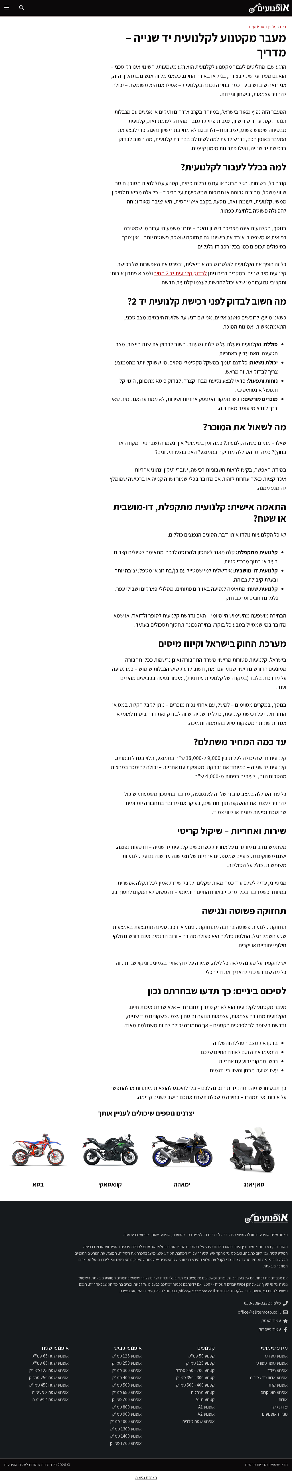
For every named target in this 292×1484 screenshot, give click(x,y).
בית (283, 26)
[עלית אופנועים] (269, 8)
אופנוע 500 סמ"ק (127, 1385)
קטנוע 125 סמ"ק (200, 1363)
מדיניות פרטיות (256, 1464)
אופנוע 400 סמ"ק (127, 1378)
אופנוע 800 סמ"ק (127, 1407)
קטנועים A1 (205, 1400)
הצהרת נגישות (146, 1477)
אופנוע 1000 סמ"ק (126, 1421)
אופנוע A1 (206, 1407)
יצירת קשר (279, 1407)
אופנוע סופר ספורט (272, 1363)
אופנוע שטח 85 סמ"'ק (50, 1363)
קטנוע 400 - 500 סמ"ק (195, 1385)
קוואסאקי (110, 1184)
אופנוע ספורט (276, 1356)
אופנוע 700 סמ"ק (127, 1400)
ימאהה (182, 1184)
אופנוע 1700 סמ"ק (126, 1443)
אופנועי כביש (128, 1348)
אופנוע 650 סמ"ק (127, 1392)
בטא (38, 1184)
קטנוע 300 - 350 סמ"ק (195, 1378)
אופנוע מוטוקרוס (274, 1392)
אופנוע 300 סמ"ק (127, 1370)
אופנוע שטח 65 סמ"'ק (50, 1356)
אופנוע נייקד (277, 1370)
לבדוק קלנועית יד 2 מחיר (180, 273)
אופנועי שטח (55, 1348)
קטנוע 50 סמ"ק (201, 1356)
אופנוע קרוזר (277, 1385)
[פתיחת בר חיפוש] (21, 8)
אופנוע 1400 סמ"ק (126, 1436)
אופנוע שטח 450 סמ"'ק (49, 1385)
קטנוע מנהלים (203, 1392)
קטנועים (206, 1348)
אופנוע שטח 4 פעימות (50, 1400)
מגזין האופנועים (263, 26)
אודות (283, 1400)
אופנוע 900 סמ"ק (127, 1414)
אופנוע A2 (206, 1414)
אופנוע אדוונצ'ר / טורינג (268, 1378)
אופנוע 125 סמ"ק (127, 1356)
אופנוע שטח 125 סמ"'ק (49, 1370)
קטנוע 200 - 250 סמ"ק (195, 1370)
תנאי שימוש (279, 1464)
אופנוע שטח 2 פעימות (50, 1392)
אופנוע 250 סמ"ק (127, 1363)
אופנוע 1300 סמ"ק (126, 1429)
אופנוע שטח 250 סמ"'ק (49, 1378)
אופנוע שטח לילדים (198, 1421)
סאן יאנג (254, 1184)
